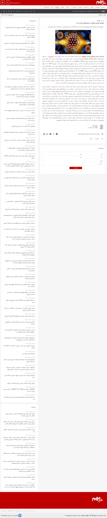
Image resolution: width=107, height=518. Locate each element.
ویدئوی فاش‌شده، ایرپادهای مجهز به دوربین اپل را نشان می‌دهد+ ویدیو (19, 361)
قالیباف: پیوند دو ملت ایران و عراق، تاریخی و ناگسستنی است (19, 376)
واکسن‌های (58, 92)
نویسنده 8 (95, 126)
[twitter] (54, 134)
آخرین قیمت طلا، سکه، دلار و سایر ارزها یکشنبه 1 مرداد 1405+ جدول (19, 36)
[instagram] (19, 11)
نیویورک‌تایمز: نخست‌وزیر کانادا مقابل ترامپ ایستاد (21, 65)
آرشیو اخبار (46, 7)
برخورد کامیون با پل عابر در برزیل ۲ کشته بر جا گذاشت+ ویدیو (19, 347)
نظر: (81, 154)
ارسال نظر (76, 168)
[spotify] (16, 11)
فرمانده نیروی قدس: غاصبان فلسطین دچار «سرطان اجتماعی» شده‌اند (20, 278)
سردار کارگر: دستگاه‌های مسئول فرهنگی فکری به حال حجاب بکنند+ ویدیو (20, 195)
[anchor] (1, 11)
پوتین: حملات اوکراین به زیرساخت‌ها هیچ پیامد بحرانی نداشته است (20, 285)
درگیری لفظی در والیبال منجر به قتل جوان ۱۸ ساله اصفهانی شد (21, 80)
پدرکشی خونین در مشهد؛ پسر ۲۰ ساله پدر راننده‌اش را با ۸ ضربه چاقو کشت (19, 230)
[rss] (9, 11)
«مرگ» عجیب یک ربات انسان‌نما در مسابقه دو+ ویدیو (20, 172)
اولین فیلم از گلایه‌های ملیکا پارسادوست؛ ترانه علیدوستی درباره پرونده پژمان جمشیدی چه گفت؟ (19, 216)
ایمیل (101, 161)
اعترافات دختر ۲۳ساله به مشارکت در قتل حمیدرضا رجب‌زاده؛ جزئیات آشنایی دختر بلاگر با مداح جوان (20, 369)
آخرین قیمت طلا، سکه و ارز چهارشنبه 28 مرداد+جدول (20, 316)
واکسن (96, 139)
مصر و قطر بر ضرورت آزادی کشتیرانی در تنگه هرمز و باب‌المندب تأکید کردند (20, 202)
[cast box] (6, 11)
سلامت (57, 7)
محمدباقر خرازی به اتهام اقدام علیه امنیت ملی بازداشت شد (19, 398)
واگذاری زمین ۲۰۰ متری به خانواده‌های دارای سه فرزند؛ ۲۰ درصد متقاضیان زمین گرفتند (19, 470)
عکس (52, 7)
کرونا (91, 139)
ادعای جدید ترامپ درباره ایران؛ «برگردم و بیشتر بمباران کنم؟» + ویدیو (20, 187)
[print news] (44, 134)
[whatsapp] (47, 134)
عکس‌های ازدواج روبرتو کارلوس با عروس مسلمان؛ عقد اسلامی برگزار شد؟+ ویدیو (20, 246)
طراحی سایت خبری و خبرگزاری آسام (9, 515)
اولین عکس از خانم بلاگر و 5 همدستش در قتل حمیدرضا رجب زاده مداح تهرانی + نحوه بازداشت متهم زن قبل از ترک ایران (19, 439)
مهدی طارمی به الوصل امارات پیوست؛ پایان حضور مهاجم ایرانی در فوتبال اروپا (21, 104)
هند (89, 76)
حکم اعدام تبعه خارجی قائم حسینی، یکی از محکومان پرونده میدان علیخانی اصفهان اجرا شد (20, 262)
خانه (105, 15)
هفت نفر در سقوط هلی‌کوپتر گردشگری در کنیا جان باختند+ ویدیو (21, 293)
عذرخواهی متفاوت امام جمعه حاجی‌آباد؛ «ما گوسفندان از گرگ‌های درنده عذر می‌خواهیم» (19, 339)
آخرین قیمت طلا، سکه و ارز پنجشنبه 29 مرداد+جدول (20, 209)
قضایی (62, 7)
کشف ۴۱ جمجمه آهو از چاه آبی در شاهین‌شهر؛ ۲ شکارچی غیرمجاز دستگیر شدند (21, 149)
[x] (31, 11)
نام (102, 154)
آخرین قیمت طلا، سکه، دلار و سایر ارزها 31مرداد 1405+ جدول (19, 157)
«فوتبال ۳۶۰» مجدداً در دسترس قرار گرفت (23, 126)
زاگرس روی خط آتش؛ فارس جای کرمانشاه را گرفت (21, 383)
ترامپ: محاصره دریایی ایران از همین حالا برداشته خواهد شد (19, 431)
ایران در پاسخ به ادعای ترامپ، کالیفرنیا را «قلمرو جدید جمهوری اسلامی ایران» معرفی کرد (20, 331)
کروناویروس (51, 57)
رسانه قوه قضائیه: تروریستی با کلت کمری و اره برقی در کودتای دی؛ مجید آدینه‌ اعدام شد (20, 96)
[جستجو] (3, 3)
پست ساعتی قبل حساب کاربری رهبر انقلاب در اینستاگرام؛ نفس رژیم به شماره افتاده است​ (19, 454)
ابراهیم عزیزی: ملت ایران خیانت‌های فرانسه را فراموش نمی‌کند (20, 323)
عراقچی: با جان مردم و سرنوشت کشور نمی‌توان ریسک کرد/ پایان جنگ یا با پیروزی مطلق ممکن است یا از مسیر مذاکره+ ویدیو (19, 486)
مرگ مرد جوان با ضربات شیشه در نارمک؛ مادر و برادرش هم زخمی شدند (19, 141)
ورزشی (92, 7)
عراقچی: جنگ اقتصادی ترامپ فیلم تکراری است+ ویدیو (20, 43)
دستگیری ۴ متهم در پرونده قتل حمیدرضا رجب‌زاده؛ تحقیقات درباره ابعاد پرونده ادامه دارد (20, 446)
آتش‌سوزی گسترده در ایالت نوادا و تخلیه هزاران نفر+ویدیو (22, 72)
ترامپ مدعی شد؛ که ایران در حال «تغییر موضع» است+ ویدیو (19, 112)
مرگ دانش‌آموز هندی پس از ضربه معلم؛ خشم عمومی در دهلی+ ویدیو (19, 179)
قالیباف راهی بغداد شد (28, 354)
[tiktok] (11, 11)
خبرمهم (84, 57)
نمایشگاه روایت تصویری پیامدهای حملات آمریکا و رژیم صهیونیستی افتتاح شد (20, 254)
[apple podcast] (4, 11)
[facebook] (34, 11)
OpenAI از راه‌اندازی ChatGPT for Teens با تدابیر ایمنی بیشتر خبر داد (19, 390)
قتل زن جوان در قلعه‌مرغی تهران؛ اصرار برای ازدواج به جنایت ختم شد (86, 11)
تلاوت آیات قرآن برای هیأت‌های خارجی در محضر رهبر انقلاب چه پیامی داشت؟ (20, 415)
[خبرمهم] (101, 2)
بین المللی (86, 7)
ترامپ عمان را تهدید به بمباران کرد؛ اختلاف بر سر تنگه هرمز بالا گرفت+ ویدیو (20, 309)
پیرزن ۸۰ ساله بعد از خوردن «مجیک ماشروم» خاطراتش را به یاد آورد (19, 133)
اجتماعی (75, 7)
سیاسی (103, 7)
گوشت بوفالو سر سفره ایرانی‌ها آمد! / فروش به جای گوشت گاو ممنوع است (21, 58)
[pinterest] (29, 11)
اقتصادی (97, 7)
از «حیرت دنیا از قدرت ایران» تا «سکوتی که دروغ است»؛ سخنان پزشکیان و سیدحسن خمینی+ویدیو (20, 88)
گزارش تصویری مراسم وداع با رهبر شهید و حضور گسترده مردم (19, 478)
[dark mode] (8, 3)
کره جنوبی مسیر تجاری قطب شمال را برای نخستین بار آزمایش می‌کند (20, 50)
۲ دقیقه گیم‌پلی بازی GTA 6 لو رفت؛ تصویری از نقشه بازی (20, 301)
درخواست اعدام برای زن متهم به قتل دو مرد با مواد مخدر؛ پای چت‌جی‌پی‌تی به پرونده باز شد (20, 238)
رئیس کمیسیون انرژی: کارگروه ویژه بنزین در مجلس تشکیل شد (21, 270)
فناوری (80, 7)
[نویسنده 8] (101, 126)
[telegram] (14, 11)
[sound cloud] (21, 11)
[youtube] (26, 11)
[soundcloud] (21, 511)
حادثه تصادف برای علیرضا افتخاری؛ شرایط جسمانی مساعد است (20, 119)
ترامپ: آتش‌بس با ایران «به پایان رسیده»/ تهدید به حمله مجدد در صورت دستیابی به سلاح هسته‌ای (19, 462)
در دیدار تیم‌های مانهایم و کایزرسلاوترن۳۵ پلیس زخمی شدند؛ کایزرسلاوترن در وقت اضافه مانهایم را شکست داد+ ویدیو (19, 165)
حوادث (67, 7)
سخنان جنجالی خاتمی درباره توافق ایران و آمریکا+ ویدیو (19, 223)
